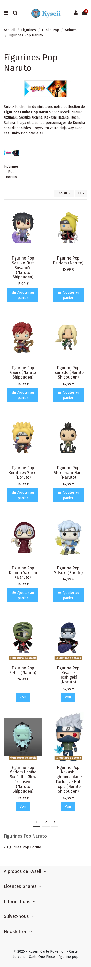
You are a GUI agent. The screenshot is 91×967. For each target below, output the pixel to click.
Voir (23, 697)
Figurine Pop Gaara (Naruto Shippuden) (23, 372)
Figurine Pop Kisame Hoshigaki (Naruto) (68, 675)
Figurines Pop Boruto (11, 171)
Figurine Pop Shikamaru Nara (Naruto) (68, 472)
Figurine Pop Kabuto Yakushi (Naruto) (23, 572)
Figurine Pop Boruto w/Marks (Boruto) (22, 472)
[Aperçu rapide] (38, 211)
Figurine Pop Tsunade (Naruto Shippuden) (68, 372)
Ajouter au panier (25, 295)
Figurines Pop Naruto (25, 836)
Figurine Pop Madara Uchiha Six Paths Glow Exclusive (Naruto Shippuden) (22, 779)
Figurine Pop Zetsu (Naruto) (23, 670)
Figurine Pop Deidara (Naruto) (68, 260)
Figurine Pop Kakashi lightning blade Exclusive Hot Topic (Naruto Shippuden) (68, 779)
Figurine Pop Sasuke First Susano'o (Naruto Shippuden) (23, 268)
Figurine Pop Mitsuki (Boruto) (68, 570)
